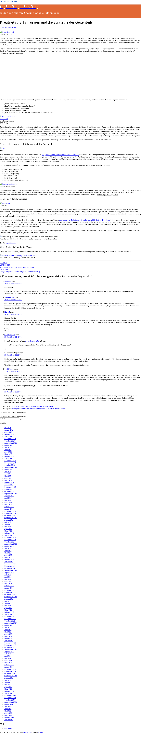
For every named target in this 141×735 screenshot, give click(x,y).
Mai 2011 (7, 658)
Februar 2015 (9, 559)
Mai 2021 (7, 428)
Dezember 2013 (10, 590)
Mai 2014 (7, 579)
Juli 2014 (7, 575)
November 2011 (10, 645)
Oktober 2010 (9, 673)
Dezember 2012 (10, 616)
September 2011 (10, 649)
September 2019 (10, 443)
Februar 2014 (9, 586)
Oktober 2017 (9, 491)
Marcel (7, 312)
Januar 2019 (8, 458)
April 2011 (8, 660)
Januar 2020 (8, 436)
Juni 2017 (7, 498)
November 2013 (10, 592)
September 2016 (10, 518)
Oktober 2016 (9, 515)
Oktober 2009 (9, 700)
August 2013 (9, 599)
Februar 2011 (9, 665)
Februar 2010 (9, 691)
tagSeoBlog (9, 297)
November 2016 (10, 513)
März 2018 (8, 480)
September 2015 (10, 544)
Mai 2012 (7, 632)
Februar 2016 (9, 533)
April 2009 (8, 713)
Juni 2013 (7, 603)
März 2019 (8, 454)
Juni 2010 (7, 682)
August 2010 (9, 678)
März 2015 (8, 557)
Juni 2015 (7, 551)
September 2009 (10, 702)
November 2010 (10, 671)
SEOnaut (7, 281)
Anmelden (8, 728)
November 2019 (10, 439)
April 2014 (8, 581)
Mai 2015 (7, 553)
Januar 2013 (8, 614)
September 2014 (10, 570)
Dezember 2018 (10, 461)
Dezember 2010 (10, 669)
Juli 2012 (7, 627)
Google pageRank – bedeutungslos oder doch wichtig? (20, 270)
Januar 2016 (8, 535)
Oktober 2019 (9, 441)
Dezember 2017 (10, 487)
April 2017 (8, 502)
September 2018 (10, 467)
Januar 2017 (8, 509)
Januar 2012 (8, 641)
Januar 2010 (8, 693)
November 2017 (10, 489)
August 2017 (9, 496)
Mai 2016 (7, 526)
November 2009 (10, 698)
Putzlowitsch (9, 335)
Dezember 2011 (10, 643)
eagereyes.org (11, 243)
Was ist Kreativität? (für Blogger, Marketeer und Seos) (32, 406)
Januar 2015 (8, 561)
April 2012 (8, 634)
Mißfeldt (12, 28)
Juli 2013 (7, 601)
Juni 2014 (7, 577)
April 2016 (8, 529)
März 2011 (8, 662)
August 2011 (9, 651)
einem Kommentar (32, 341)
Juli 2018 (7, 472)
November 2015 (10, 540)
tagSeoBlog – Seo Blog (8, 1)
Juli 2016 (7, 522)
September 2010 (10, 676)
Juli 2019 (7, 447)
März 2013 (8, 610)
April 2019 (8, 452)
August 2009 (9, 704)
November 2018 (10, 463)
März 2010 (8, 689)
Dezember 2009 (10, 695)
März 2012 (8, 636)
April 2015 (8, 555)
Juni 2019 (7, 450)
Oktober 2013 (9, 594)
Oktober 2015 (9, 542)
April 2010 (8, 687)
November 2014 (10, 566)
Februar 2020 (9, 434)
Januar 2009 (8, 720)
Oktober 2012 (9, 621)
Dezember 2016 (10, 511)
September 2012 (10, 623)
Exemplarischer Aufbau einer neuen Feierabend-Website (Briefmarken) (38, 408)
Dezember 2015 (10, 537)
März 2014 (8, 583)
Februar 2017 (9, 507)
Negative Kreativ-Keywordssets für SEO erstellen (60, 155)
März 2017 (8, 504)
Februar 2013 (9, 612)
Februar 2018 (9, 482)
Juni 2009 (7, 709)
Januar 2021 (8, 430)
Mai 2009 (7, 711)
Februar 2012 (9, 638)
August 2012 (9, 625)
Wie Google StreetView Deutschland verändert (17, 266)
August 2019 (9, 445)
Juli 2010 (7, 680)
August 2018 (9, 469)
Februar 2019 (9, 456)
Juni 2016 (7, 524)
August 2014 (9, 572)
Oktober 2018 (9, 465)
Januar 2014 (8, 588)
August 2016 (9, 520)
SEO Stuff (3, 263)
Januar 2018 (8, 485)
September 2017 (10, 493)
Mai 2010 (7, 684)
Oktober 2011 (9, 647)
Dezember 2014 (10, 564)
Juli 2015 (7, 548)
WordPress (27, 732)
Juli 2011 (7, 654)
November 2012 (10, 619)
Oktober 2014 (9, 568)
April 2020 (8, 432)
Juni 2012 (7, 630)
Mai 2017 (7, 500)
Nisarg (40, 732)
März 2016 (8, 531)
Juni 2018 (7, 474)
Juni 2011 (7, 656)
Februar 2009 (9, 717)
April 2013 (8, 608)
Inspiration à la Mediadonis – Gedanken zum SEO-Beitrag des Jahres (84, 220)
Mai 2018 (7, 476)
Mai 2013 (7, 605)
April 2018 (8, 478)
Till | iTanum (9, 369)
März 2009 (8, 715)
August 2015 (9, 546)
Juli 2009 (7, 706)
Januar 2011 (8, 667)
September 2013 (10, 597)
